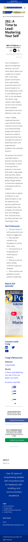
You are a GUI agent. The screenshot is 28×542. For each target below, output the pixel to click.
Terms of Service (9, 506)
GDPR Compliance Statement (12, 510)
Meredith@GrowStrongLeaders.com (13, 525)
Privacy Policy (8, 508)
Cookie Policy (8, 512)
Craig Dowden (10, 365)
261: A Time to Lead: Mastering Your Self (13, 16)
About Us (6, 463)
